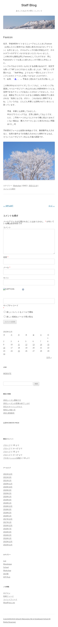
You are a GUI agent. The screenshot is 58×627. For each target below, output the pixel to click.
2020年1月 (7, 497)
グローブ (6, 445)
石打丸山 (6, 577)
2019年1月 (7, 503)
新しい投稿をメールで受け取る (19, 317)
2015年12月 (7, 542)
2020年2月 (7, 493)
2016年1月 (7, 538)
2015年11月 (7, 545)
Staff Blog (29, 5)
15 (48, 345)
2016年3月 (7, 532)
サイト (6, 278)
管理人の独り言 (9, 410)
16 (4, 348)
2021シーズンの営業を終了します (16, 403)
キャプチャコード (10, 305)
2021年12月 (7, 474)
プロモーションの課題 (12, 458)
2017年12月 (7, 519)
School (6, 567)
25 (19, 351)
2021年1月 (7, 481)
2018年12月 (7, 506)
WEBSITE (7, 374)
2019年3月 (7, 500)
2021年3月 (7, 477)
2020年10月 (7, 487)
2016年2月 (7, 535)
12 (26, 345)
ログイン (6, 593)
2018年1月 (7, 516)
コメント (7, 227)
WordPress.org (9, 603)
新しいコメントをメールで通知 (19, 312)
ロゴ (52, 206)
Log (4, 561)
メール (6, 267)
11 (19, 345)
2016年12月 (7, 526)
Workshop (17, 186)
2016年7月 (7, 529)
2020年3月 (7, 490)
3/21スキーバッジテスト (12, 407)
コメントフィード (10, 599)
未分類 (5, 574)
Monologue (7, 564)
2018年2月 (7, 513)
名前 (5, 257)
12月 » (49, 357)
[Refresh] (23, 290)
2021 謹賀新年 (9, 413)
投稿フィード (8, 596)
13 (34, 345)
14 (41, 345)
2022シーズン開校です (12, 400)
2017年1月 (7, 522)
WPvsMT (8, 206)
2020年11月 (7, 484)
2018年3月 (7, 509)
